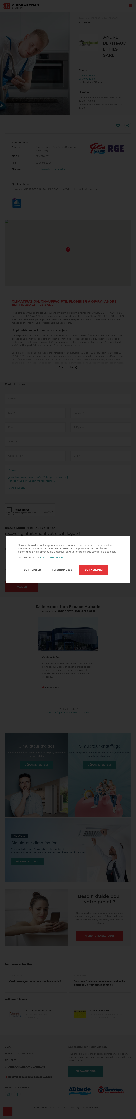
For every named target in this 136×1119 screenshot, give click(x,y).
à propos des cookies (52, 557)
